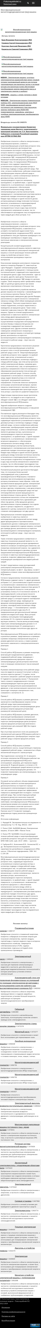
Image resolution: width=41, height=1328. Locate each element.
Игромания (6, 1307)
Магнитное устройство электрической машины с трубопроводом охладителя (17, 1277)
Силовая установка (23, 1201)
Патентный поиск (10, 4)
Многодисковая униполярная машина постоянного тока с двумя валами (20, 1127)
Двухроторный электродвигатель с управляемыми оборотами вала (20, 1165)
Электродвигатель (22, 1211)
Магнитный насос (22, 1032)
